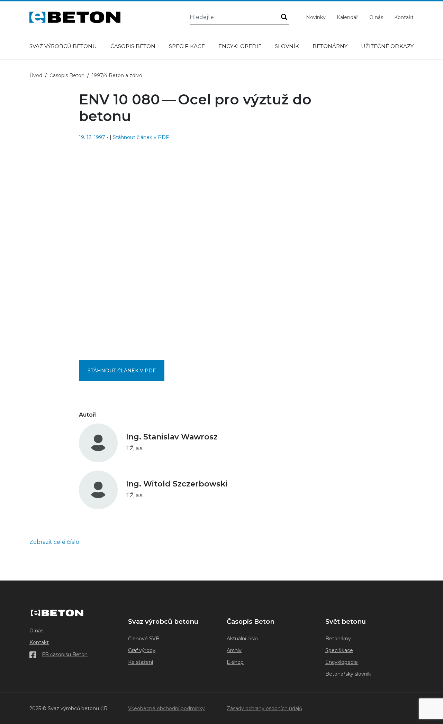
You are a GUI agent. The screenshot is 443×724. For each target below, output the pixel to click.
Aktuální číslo (242, 638)
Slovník (287, 46)
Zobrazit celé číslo (54, 542)
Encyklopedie (240, 46)
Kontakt (404, 17)
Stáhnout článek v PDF (141, 137)
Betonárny (330, 46)
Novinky (316, 17)
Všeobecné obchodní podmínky (166, 708)
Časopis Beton (132, 46)
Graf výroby (141, 650)
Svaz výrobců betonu (63, 46)
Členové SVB (144, 638)
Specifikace (187, 46)
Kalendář (347, 17)
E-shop (235, 662)
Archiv (234, 650)
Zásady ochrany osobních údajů (264, 708)
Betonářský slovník (348, 674)
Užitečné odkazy (387, 46)
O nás (376, 17)
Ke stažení (140, 662)
